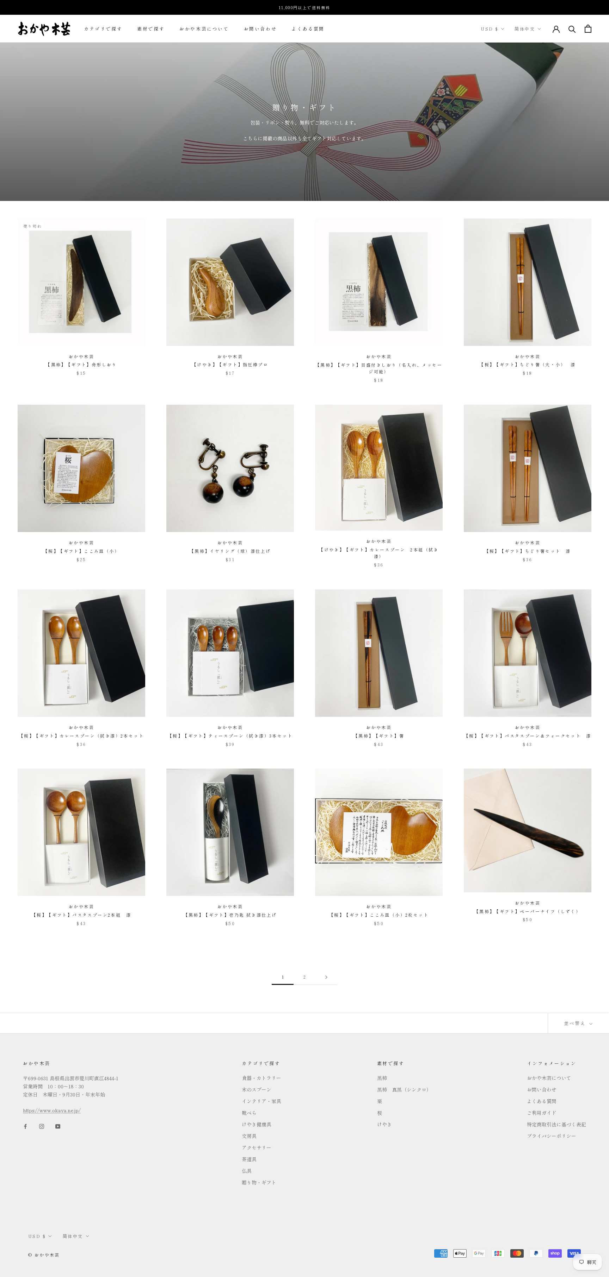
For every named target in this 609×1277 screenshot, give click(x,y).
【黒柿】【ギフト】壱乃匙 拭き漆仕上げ (230, 915)
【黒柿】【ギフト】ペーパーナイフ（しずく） (527, 911)
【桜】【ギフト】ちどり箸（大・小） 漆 (527, 364)
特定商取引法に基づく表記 (556, 1124)
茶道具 (249, 1159)
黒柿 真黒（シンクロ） (404, 1089)
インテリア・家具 (261, 1101)
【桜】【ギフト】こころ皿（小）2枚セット (379, 915)
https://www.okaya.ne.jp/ (52, 1110)
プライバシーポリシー (551, 1135)
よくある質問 (308, 28)
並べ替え (576, 1023)
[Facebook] (25, 1125)
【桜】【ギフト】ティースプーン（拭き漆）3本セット (230, 736)
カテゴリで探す (103, 28)
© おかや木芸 (44, 1255)
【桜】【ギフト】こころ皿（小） (81, 551)
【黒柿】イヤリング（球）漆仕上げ (230, 551)
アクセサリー (256, 1147)
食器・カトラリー (261, 1077)
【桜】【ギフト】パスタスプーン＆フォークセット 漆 (527, 736)
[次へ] (326, 977)
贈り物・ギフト (259, 1182)
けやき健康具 (256, 1124)
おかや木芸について (204, 28)
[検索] (572, 28)
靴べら (249, 1112)
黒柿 (382, 1077)
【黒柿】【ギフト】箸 (378, 736)
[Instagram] (41, 1125)
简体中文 (525, 29)
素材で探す (151, 28)
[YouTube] (57, 1125)
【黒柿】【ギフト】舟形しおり (81, 364)
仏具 (247, 1170)
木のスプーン (256, 1089)
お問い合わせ (260, 28)
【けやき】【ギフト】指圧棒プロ (230, 364)
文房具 (249, 1135)
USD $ (489, 29)
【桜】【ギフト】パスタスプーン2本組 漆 (81, 915)
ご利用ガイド (541, 1112)
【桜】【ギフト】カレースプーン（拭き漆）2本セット (81, 736)
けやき (384, 1124)
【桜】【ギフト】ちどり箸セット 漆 (528, 551)
